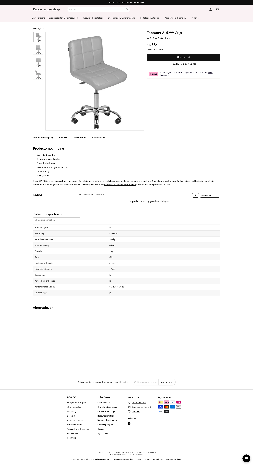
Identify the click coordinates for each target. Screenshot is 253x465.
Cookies (147, 459)
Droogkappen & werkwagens (121, 18)
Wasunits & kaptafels (93, 18)
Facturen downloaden (107, 420)
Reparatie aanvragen (107, 411)
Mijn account (103, 433)
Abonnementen (74, 407)
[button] (153, 38)
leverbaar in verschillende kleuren (120, 184)
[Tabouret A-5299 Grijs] (47, 340)
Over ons (102, 429)
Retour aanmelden (106, 416)
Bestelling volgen (105, 425)
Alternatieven (98, 137)
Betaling (71, 416)
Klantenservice (104, 402)
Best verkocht (38, 18)
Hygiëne (195, 18)
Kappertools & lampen (175, 18)
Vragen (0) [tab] (99, 194)
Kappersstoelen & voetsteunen (63, 18)
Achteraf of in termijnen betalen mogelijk (126, 2)
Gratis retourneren (155, 49)
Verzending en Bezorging (78, 429)
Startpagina (38, 28)
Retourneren (73, 433)
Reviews (63, 137)
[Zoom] (95, 81)
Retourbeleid (158, 459)
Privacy (138, 459)
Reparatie (71, 438)
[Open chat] (246, 458)
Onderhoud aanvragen (108, 407)
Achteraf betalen (74, 425)
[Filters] (195, 195)
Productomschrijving (43, 137)
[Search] (127, 9)
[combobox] (98, 9)
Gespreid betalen (75, 420)
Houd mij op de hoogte (183, 63)
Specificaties (80, 137)
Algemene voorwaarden (123, 459)
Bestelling (71, 411)
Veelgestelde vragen (76, 402)
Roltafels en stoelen (149, 18)
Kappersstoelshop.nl (48, 9)
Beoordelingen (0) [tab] (86, 194)
